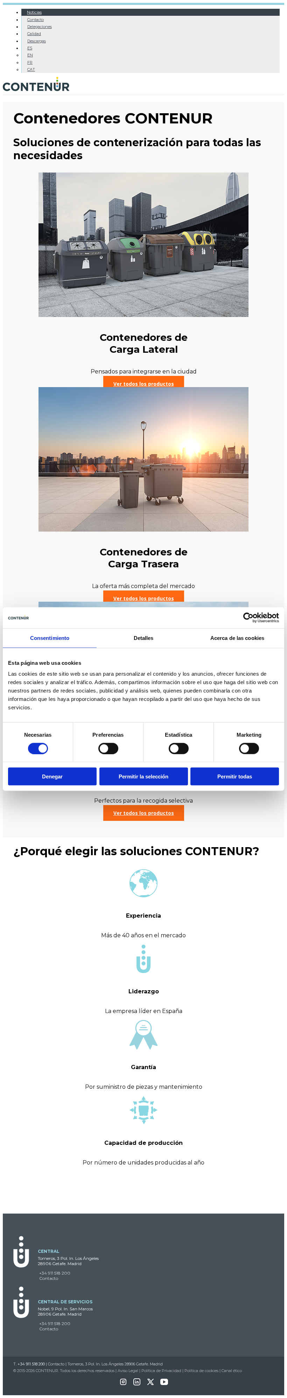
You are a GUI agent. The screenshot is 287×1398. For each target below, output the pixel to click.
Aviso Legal (128, 1370)
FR (30, 62)
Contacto (35, 19)
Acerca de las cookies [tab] (237, 638)
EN (30, 55)
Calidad (34, 33)
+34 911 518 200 (54, 1273)
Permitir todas (234, 776)
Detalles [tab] (144, 638)
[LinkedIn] (137, 1384)
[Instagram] (123, 1384)
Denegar (52, 776)
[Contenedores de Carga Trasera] (143, 529)
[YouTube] (164, 1384)
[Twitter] (150, 1384)
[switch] (108, 748)
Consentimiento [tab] (49, 638)
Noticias (34, 12)
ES (29, 48)
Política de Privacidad (161, 1370)
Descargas (36, 41)
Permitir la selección (143, 776)
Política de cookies (201, 1370)
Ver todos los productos (143, 383)
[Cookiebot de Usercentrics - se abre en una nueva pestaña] (248, 617)
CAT (31, 69)
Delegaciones (39, 26)
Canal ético (232, 1370)
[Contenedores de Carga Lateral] (143, 315)
